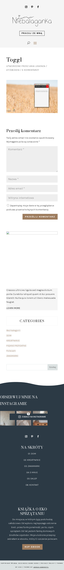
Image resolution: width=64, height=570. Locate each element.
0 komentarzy (30, 70)
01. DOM (32, 453)
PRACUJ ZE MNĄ (32, 33)
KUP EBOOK (32, 547)
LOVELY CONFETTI (41, 567)
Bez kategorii (13, 330)
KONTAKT (34, 484)
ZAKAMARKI (12, 355)
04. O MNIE (32, 472)
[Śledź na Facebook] (38, 7)
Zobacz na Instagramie (34, 417)
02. (25, 460)
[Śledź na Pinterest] (32, 7)
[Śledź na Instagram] (26, 7)
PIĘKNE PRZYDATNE (16, 345)
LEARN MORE (13, 308)
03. (26, 466)
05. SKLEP (32, 478)
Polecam (11, 350)
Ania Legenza (37, 66)
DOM (8, 335)
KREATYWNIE (13, 340)
